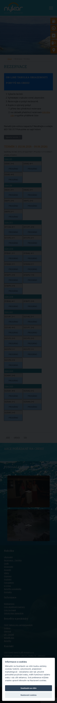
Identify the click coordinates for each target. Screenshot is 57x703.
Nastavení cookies (28, 695)
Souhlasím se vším (28, 688)
